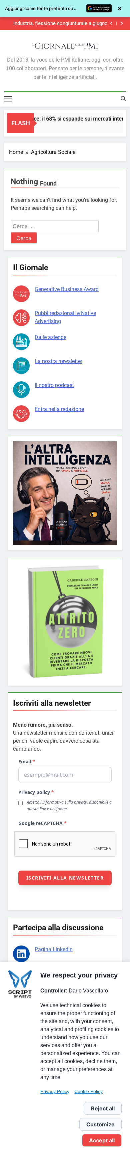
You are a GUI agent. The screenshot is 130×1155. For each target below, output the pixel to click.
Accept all (102, 1140)
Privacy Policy (54, 1091)
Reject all (103, 1108)
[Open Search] (123, 98)
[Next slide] (121, 23)
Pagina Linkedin (54, 949)
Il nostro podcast (54, 385)
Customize (100, 1124)
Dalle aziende (50, 337)
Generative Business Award (67, 289)
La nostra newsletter (58, 361)
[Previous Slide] (111, 23)
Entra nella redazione (59, 409)
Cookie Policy (88, 1091)
